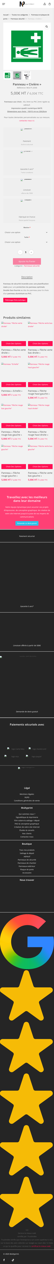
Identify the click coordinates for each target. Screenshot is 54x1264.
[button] (3, 4)
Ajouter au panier (27, 261)
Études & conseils (26, 830)
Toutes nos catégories (20, 15)
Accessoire (26, 873)
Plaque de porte (27, 869)
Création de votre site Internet (27, 827)
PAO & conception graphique (27, 824)
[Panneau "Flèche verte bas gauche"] (40, 457)
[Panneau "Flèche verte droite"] (13, 334)
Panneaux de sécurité (27, 860)
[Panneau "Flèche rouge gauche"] (13, 457)
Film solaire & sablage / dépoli (27, 820)
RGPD (27, 797)
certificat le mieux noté (40, 1246)
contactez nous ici (26, 120)
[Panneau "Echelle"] (13, 375)
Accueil (5, 15)
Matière (26, 227)
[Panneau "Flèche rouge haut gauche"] (40, 375)
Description (27, 276)
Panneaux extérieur (27, 866)
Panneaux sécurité (17, 19)
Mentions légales (27, 794)
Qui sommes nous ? (27, 814)
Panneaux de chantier (27, 863)
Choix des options (13, 343)
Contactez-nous (26, 837)
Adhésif (27, 856)
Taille (26, 237)
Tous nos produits (27, 850)
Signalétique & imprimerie (27, 817)
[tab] (27, 277)
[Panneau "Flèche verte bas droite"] (40, 334)
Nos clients (27, 833)
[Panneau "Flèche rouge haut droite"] (40, 416)
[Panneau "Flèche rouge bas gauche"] (13, 416)
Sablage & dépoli (27, 853)
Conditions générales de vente (27, 800)
